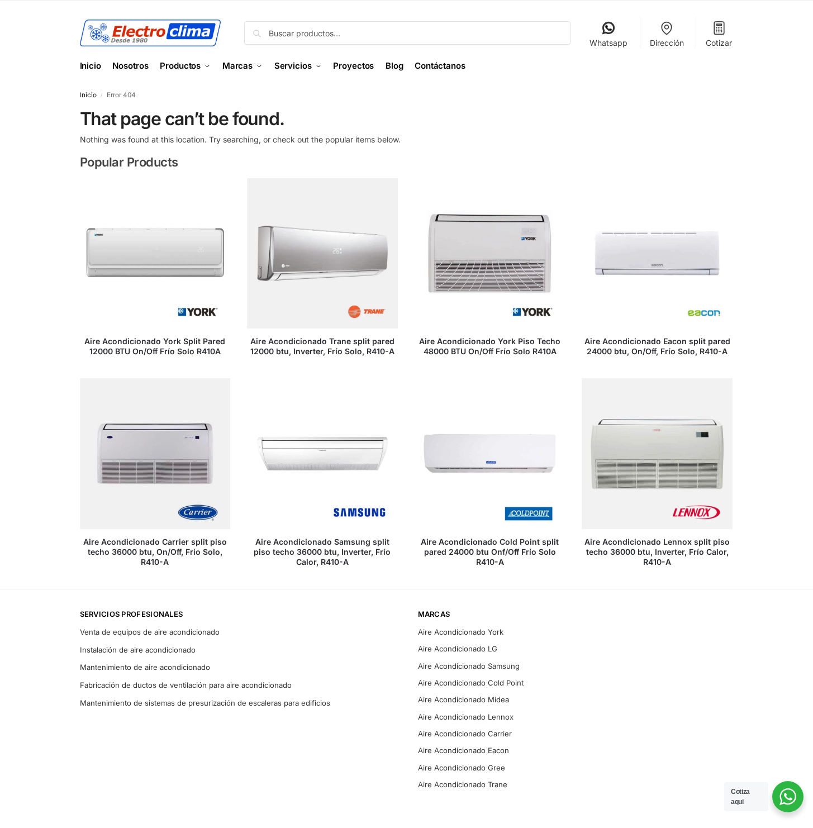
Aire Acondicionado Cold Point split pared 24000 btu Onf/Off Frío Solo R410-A (490, 552)
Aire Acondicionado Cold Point (471, 682)
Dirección (667, 42)
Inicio (88, 95)
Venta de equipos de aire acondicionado (150, 631)
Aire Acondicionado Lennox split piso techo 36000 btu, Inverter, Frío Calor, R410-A (657, 552)
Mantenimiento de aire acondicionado (145, 667)
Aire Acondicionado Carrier (465, 733)
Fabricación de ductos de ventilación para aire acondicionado (186, 685)
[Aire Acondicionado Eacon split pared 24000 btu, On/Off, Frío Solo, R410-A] (657, 253)
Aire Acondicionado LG (457, 648)
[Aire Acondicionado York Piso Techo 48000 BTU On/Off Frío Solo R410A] (490, 253)
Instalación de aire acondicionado (138, 649)
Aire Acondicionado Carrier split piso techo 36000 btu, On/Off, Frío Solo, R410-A (155, 552)
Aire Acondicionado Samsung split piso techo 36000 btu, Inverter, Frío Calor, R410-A (322, 552)
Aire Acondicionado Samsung (469, 666)
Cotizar (719, 42)
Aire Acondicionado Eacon (463, 750)
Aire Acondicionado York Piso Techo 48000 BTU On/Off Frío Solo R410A (489, 346)
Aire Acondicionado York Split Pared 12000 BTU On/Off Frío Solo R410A (154, 346)
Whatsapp (608, 42)
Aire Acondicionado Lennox (466, 716)
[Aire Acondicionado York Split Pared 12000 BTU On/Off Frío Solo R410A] (155, 253)
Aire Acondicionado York (460, 631)
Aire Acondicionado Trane (462, 784)
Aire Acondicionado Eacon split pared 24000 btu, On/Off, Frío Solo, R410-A (657, 346)
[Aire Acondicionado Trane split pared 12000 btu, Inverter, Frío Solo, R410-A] (322, 253)
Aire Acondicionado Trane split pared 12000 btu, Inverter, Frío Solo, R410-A (322, 346)
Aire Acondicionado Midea (463, 699)
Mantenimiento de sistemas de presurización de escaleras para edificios (205, 702)
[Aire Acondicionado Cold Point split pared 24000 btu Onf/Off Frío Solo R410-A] (490, 453)
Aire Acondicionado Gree (461, 767)
